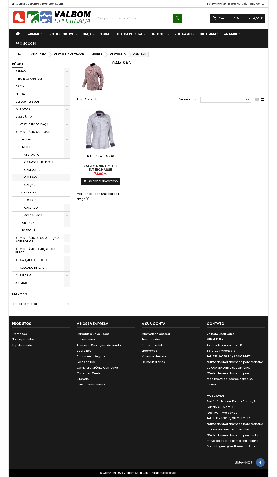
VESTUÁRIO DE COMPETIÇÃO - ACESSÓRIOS (38, 239)
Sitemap (83, 379)
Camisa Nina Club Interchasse (100, 168)
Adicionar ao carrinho (101, 181)
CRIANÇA (28, 223)
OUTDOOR (158, 34)
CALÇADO (31, 208)
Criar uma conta (253, 3)
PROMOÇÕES (26, 43)
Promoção (19, 334)
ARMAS (33, 34)
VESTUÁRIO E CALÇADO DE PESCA (35, 251)
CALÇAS (29, 185)
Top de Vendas (23, 345)
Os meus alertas (153, 362)
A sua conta (153, 323)
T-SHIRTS (30, 200)
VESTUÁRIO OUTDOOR (35, 132)
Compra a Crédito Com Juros (98, 368)
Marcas (19, 294)
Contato (215, 323)
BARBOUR (28, 230)
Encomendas (151, 339)
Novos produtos (23, 339)
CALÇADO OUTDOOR (34, 260)
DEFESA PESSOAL (130, 34)
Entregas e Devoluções (93, 334)
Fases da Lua (86, 362)
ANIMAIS (230, 34)
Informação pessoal (156, 334)
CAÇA (87, 34)
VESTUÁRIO (183, 34)
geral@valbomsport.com (45, 3)
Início (17, 63)
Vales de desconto (155, 356)
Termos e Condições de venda (99, 345)
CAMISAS (30, 177)
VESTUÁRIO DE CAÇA (34, 124)
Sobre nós (84, 351)
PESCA (104, 34)
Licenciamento (87, 339)
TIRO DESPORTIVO (61, 34)
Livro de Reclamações (92, 384)
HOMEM (27, 139)
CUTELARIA (208, 34)
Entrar (231, 3)
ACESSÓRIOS (33, 215)
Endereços (149, 351)
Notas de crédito (153, 345)
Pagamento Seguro (91, 356)
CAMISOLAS (32, 170)
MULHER (27, 147)
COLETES (30, 192)
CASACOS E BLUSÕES (38, 162)
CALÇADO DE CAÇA (33, 268)
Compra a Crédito (90, 373)
